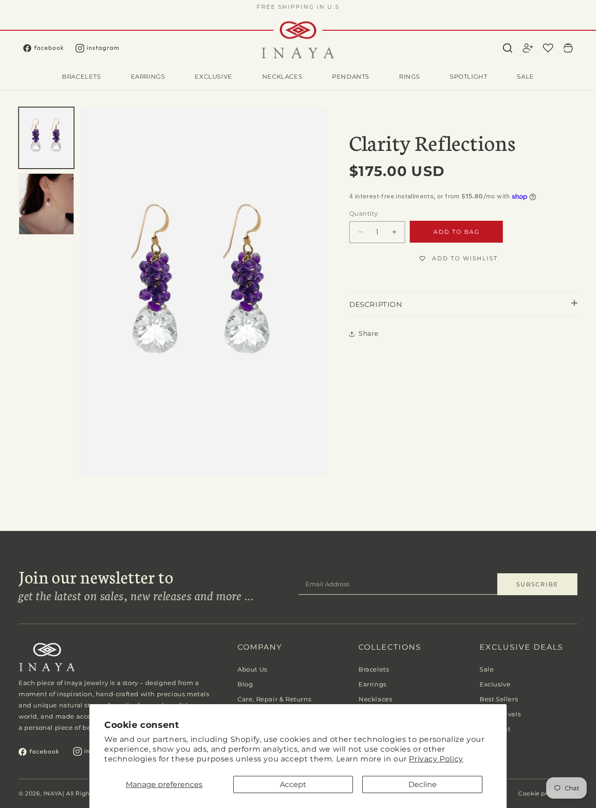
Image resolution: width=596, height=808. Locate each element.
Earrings (372, 684)
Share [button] (369, 333)
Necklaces (375, 699)
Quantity (363, 213)
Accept (293, 784)
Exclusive (495, 684)
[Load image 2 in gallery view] (46, 204)
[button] (507, 48)
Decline (422, 784)
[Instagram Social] (103, 48)
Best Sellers (499, 699)
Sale (487, 669)
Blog (245, 684)
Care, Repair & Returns (274, 699)
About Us (252, 669)
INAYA (52, 793)
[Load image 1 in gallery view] (46, 138)
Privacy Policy (436, 758)
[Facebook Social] (49, 48)
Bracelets (374, 669)
